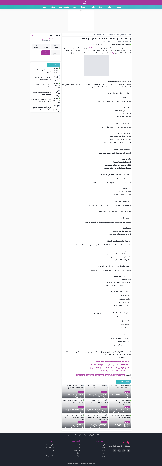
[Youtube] (114, 450)
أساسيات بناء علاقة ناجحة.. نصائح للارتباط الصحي (113, 371)
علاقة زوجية (99, 375)
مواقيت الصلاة (50, 445)
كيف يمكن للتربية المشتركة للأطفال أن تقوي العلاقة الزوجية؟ (109, 368)
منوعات (52, 453)
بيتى (74, 7)
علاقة (91, 48)
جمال (53, 7)
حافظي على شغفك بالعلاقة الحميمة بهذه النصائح (112, 361)
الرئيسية (103, 445)
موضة (78, 456)
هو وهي (118, 7)
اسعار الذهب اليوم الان (95, 435)
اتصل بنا (63, 435)
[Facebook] (128, 450)
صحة (53, 450)
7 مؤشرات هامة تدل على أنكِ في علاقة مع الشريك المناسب (109, 364)
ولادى (92, 7)
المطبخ (83, 7)
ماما (100, 7)
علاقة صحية (80, 375)
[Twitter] (124, 450)
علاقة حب (109, 375)
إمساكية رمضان (50, 447)
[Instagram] (119, 450)
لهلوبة (112, 53)
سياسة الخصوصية (72, 435)
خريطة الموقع (83, 435)
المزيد (44, 7)
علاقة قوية (90, 375)
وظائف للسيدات (50, 456)
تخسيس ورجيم (64, 7)
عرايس (109, 7)
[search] (35, 2)
